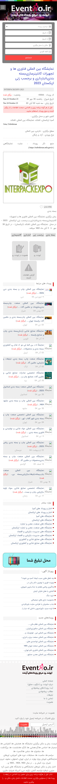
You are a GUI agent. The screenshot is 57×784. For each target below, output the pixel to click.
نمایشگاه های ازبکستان (42, 520)
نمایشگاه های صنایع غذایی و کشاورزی (35, 539)
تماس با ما (48, 698)
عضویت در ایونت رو (20, 255)
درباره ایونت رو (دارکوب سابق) (40, 684)
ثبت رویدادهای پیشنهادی (42, 687)
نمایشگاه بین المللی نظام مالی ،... (41, 624)
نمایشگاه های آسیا (44, 516)
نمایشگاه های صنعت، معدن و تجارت (36, 523)
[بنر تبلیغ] (29, 560)
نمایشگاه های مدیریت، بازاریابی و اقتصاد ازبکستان (30, 535)
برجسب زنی (38, 234)
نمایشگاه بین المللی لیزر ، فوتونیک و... (39, 632)
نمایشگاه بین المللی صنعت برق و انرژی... (37, 637)
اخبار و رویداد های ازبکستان (40, 512)
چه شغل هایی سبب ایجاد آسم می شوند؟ (37, 578)
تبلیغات (50, 695)
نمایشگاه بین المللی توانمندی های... (39, 641)
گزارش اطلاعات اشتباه (28, 276)
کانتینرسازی (16, 234)
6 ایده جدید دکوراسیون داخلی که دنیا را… (37, 608)
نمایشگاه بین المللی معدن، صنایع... (40, 654)
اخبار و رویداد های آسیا (42, 508)
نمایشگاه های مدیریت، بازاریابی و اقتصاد (34, 531)
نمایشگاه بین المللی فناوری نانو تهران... (38, 650)
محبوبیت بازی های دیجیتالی (42, 599)
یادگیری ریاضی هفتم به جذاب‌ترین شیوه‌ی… (37, 587)
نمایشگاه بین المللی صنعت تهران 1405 (39, 645)
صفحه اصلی (48, 680)
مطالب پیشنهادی (46, 691)
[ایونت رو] (30, 10)
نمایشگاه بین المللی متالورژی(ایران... (39, 628)
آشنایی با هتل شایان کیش (43, 591)
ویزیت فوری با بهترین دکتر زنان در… (40, 582)
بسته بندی (50, 234)
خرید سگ (50, 595)
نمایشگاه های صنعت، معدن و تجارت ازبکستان (32, 527)
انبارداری (27, 234)
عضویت (50, 702)
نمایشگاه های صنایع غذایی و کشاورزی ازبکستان (31, 543)
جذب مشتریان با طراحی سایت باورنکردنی (38, 604)
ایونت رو (37, 255)
